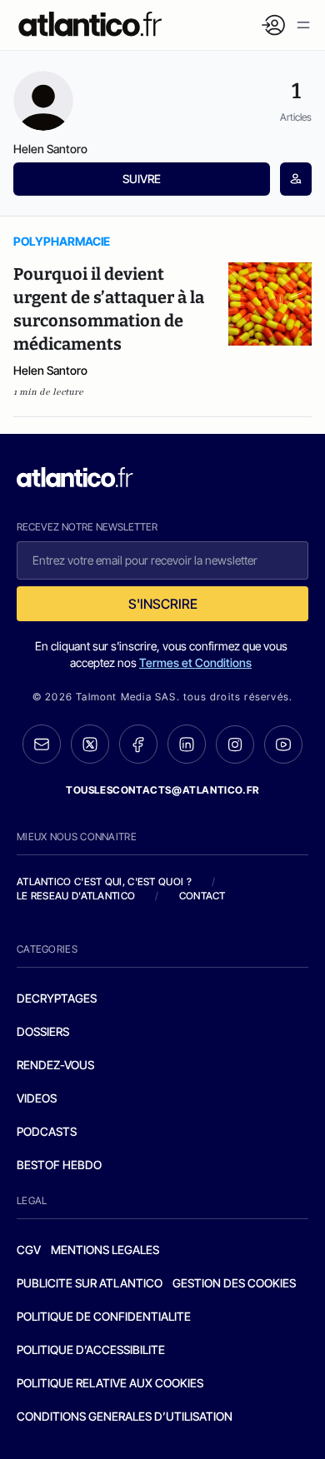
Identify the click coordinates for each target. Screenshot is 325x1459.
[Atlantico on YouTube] (283, 744)
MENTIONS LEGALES (105, 1249)
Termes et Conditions (195, 662)
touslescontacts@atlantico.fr (162, 790)
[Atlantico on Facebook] (138, 744)
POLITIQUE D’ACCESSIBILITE (91, 1349)
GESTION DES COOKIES (234, 1283)
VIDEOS (37, 1098)
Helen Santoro (50, 370)
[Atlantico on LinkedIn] (187, 744)
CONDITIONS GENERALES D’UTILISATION (124, 1416)
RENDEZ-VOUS (55, 1065)
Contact (202, 895)
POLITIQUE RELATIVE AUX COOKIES (110, 1383)
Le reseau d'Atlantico (76, 895)
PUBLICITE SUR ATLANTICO (89, 1283)
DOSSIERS (43, 1031)
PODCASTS (47, 1131)
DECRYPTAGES (57, 998)
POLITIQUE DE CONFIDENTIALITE (104, 1316)
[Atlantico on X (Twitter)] (90, 744)
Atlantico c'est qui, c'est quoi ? (104, 881)
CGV (29, 1249)
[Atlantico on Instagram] (235, 744)
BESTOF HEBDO (59, 1165)
